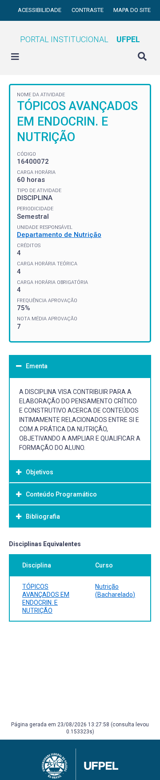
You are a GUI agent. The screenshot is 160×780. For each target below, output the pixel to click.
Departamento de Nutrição (59, 235)
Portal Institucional (80, 39)
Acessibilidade (40, 10)
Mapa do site (132, 10)
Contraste (88, 10)
